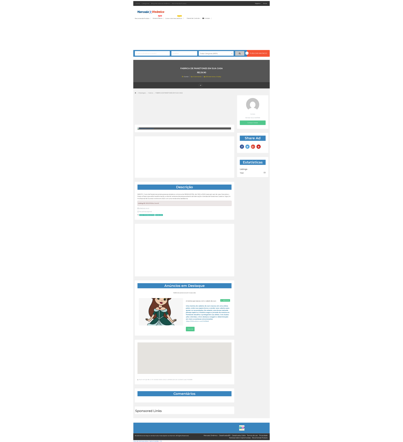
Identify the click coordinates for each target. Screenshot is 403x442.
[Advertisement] (201, 35)
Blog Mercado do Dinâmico (160, 3)
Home (138, 3)
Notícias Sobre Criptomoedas (240, 438)
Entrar (265, 3)
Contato (207, 18)
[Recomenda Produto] (241, 428)
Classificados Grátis (239, 435)
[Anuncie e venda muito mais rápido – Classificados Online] (151, 11)
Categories (145, 3)
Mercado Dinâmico (211, 435)
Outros (186, 76)
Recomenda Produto (179, 3)
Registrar (258, 3)
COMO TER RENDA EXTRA (147, 215)
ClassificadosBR (224, 435)
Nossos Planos (158, 17)
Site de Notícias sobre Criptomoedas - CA (147, 441)
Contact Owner (252, 123)
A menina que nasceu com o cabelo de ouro (201, 301)
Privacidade (263, 435)
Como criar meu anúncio (174, 17)
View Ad (190, 329)
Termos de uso (252, 435)
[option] (184, 315)
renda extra (159, 215)
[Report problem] (201, 85)
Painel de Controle (194, 18)
